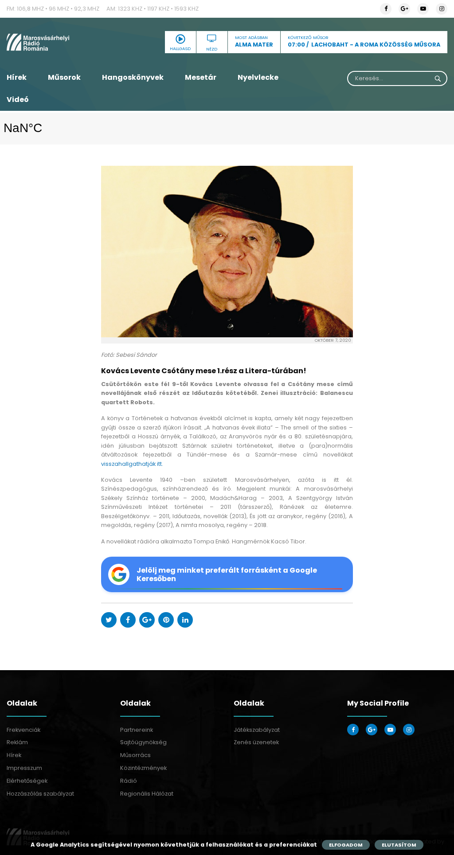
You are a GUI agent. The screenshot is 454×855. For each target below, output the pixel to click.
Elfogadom (346, 844)
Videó (18, 99)
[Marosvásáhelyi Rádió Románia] (76, 42)
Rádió (128, 781)
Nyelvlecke (258, 77)
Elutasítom (399, 844)
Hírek (17, 77)
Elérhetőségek (27, 781)
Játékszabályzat (257, 730)
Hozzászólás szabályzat (40, 793)
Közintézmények (143, 768)
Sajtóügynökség (143, 742)
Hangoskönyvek (133, 77)
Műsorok (64, 77)
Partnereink (136, 730)
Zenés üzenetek (256, 742)
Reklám (17, 742)
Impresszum (24, 768)
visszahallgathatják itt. (132, 464)
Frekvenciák (23, 730)
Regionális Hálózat (146, 793)
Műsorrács (135, 755)
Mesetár (200, 77)
